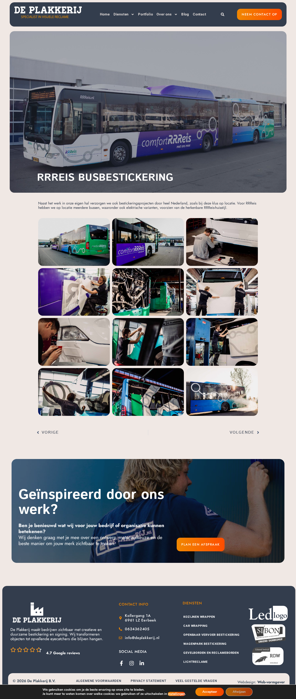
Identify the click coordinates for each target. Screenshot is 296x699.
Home (105, 14)
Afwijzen (239, 692)
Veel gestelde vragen (196, 681)
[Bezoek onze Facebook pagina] (121, 663)
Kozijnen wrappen (199, 616)
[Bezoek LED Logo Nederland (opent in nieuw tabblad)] (268, 613)
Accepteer (209, 692)
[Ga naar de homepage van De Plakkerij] (37, 612)
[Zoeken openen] (222, 14)
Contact (199, 14)
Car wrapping (195, 625)
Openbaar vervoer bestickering (211, 634)
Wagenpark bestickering (205, 643)
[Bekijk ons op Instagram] (131, 663)
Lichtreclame (195, 661)
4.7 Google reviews (63, 653)
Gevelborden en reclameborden (211, 652)
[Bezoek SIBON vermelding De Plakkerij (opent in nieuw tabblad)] (268, 634)
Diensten (121, 14)
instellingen (176, 694)
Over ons (164, 14)
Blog (185, 14)
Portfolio (145, 14)
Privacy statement (148, 681)
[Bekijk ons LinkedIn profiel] (141, 663)
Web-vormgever (271, 682)
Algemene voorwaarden (98, 681)
